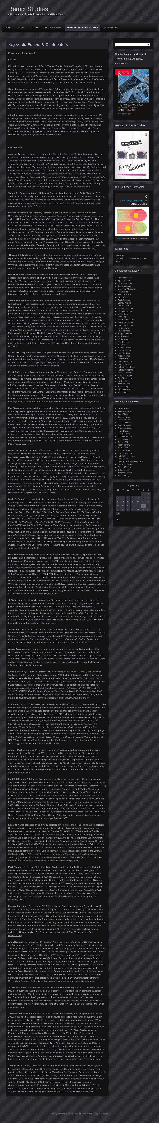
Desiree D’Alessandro (127, 289)
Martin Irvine (123, 339)
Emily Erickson (124, 300)
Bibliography (111, 27)
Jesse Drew (123, 314)
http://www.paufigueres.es (21, 444)
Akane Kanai (123, 409)
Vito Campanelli (125, 389)
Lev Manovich (124, 331)
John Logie (122, 317)
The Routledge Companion (46, 27)
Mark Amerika (123, 336)
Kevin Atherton (124, 328)
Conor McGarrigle (125, 286)
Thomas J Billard (125, 473)
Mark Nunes (123, 448)
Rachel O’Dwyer (125, 375)
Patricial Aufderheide (127, 370)
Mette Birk (122, 345)
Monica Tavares (124, 347)
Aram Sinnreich (124, 278)
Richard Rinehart (125, 467)
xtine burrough (124, 392)
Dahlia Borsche (124, 420)
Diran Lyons (123, 292)
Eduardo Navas (124, 294)
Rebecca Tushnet (125, 464)
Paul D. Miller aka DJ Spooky (130, 462)
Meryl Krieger (123, 342)
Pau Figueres (123, 459)
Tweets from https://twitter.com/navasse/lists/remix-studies (131, 258)
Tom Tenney (123, 387)
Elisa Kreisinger (124, 297)
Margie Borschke (125, 334)
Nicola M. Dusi (124, 356)
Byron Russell (124, 281)
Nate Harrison (124, 353)
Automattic (103, 1114)
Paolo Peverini (124, 364)
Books (21, 27)
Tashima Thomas (125, 384)
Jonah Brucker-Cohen (127, 320)
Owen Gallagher (125, 361)
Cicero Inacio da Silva (127, 283)
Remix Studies (28, 9)
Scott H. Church (124, 381)
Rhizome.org (27, 916)
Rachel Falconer (125, 373)
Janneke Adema (125, 311)
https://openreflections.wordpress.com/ (72, 186)
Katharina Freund (125, 322)
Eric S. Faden (123, 306)
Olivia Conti (123, 359)
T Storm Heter (124, 470)
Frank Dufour (123, 431)
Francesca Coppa (125, 428)
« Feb (117, 520)
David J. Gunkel (124, 423)
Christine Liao (124, 417)
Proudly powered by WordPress (64, 1114)
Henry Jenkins (124, 434)
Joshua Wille (123, 442)
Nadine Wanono (125, 350)
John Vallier (123, 439)
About (8, 27)
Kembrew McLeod (125, 325)
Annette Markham (125, 411)
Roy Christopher (125, 378)
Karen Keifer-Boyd (126, 445)
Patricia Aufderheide (126, 367)
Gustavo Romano (125, 308)
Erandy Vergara (124, 303)
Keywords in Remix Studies (82, 27)
